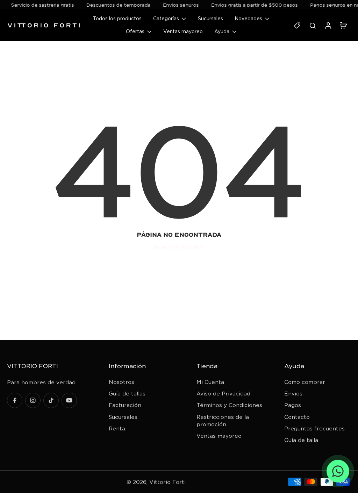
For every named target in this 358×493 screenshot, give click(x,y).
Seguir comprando (179, 247)
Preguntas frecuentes (314, 428)
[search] (312, 25)
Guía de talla (301, 440)
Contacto (297, 417)
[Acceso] (328, 25)
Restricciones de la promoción (222, 420)
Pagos (292, 405)
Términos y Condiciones (229, 405)
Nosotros (121, 382)
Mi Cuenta (210, 382)
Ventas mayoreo (219, 436)
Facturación (125, 405)
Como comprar (304, 382)
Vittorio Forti (167, 482)
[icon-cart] (343, 25)
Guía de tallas (127, 393)
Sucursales (123, 417)
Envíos (293, 393)
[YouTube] (69, 400)
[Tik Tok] (51, 400)
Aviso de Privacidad (223, 393)
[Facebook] (14, 400)
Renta (117, 428)
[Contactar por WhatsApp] (338, 471)
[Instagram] (33, 400)
